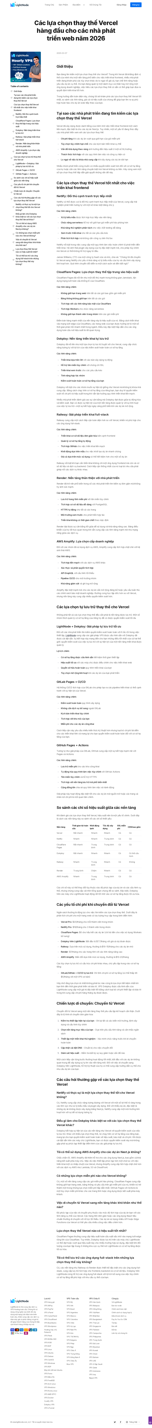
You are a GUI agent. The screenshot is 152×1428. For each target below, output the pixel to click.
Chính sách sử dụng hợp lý (122, 1312)
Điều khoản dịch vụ (119, 1316)
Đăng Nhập (122, 5)
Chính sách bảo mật (119, 1309)
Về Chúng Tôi (95, 5)
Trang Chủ (49, 5)
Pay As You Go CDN (119, 1319)
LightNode (71, 635)
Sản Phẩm (63, 5)
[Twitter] (115, 1422)
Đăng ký (136, 5)
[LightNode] (20, 5)
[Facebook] (120, 1422)
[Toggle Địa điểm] (85, 4)
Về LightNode (117, 1302)
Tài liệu (114, 1323)
